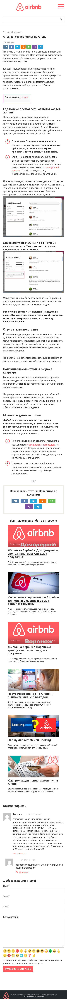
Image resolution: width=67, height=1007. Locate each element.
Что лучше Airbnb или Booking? (30, 740)
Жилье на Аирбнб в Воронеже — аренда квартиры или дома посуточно (31, 650)
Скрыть (24, 97)
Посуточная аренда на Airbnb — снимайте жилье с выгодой (30, 695)
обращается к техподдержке (43, 444)
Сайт (5, 906)
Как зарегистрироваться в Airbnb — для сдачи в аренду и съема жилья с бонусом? (33, 601)
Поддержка (8, 42)
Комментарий (10, 917)
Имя (6, 885)
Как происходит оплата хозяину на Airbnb (33, 782)
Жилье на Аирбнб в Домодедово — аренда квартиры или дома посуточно (33, 554)
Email (6, 896)
